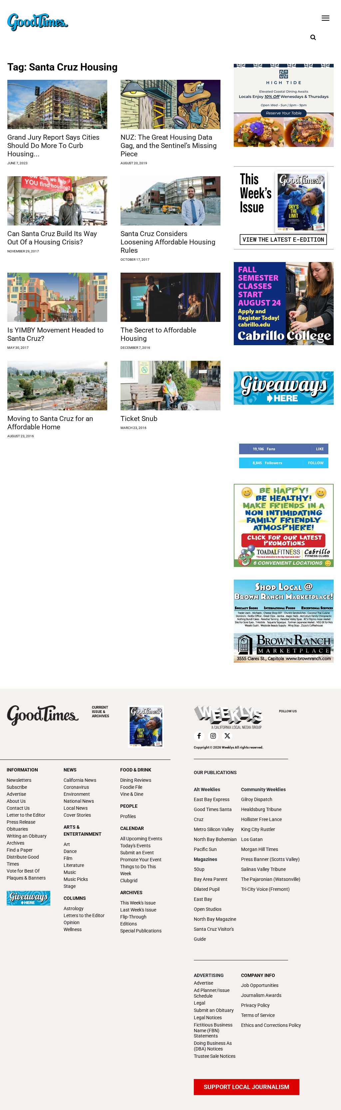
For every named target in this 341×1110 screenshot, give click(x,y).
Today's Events (135, 845)
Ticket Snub (139, 419)
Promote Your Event (141, 859)
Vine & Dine (131, 794)
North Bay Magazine (215, 919)
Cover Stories (77, 815)
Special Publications (141, 930)
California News (80, 780)
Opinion (72, 922)
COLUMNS (75, 898)
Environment (77, 794)
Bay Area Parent (210, 879)
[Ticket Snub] (170, 385)
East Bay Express (211, 799)
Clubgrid (129, 880)
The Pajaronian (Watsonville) (270, 879)
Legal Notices (208, 1017)
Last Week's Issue (138, 909)
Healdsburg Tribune (261, 809)
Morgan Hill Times (259, 849)
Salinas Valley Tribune (263, 869)
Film (68, 858)
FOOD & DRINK (135, 769)
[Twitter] (227, 736)
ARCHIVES (100, 711)
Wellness (73, 929)
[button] (313, 37)
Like (320, 448)
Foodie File (131, 787)
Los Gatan (252, 839)
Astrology (74, 908)
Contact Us (18, 808)
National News (79, 801)
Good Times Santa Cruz (213, 814)
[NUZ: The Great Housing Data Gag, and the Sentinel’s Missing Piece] (170, 104)
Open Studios (207, 909)
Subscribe (17, 787)
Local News (76, 808)
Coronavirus (76, 787)
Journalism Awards (261, 995)
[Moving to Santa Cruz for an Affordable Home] (57, 385)
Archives (15, 843)
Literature (74, 865)
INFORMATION (22, 769)
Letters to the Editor (84, 915)
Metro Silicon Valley (214, 829)
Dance (70, 851)
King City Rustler (258, 829)
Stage (70, 886)
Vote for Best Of (23, 871)
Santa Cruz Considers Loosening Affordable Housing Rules (168, 242)
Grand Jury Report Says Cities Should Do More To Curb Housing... (53, 145)
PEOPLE (129, 806)
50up (199, 869)
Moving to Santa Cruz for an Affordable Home (50, 423)
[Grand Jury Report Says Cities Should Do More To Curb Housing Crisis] (57, 104)
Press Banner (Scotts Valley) (270, 859)
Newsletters (19, 780)
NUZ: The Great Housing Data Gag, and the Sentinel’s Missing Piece (169, 145)
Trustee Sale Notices (214, 1056)
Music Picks (76, 879)
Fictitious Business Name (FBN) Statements (213, 1030)
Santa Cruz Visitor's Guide (214, 934)
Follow (316, 462)
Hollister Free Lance (261, 819)
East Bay (203, 899)
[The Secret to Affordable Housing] (170, 297)
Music (70, 872)
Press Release (21, 822)
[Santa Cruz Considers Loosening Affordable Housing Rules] (170, 200)
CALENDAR (132, 828)
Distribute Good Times (23, 860)
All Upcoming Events (141, 838)
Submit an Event (137, 852)
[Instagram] (213, 736)
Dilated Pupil (206, 889)
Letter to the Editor (26, 815)
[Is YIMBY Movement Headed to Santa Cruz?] (57, 297)
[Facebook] (199, 736)
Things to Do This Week (138, 870)
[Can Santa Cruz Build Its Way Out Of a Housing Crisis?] (57, 200)
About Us (16, 801)
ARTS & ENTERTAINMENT (83, 830)
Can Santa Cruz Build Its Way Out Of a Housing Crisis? (52, 238)
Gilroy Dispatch (256, 799)
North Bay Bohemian (215, 839)
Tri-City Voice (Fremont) (265, 889)
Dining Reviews (135, 780)
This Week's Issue (138, 902)
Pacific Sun (205, 849)
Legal (199, 1003)
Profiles (128, 816)
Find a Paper (20, 850)
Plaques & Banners (26, 878)
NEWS (70, 769)
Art (67, 844)
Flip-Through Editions (133, 920)
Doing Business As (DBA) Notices (213, 1046)
